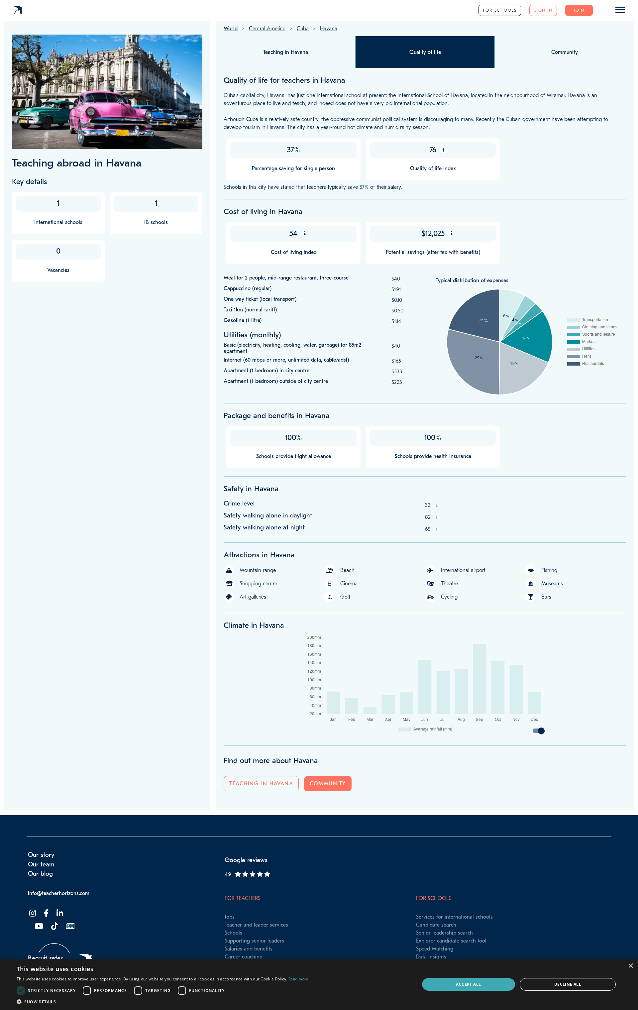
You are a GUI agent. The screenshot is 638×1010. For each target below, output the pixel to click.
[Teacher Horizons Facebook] (46, 913)
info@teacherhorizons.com (58, 893)
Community (328, 784)
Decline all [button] (567, 984)
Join (579, 10)
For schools (500, 10)
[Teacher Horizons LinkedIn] (59, 913)
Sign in (543, 10)
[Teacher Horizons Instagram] (32, 913)
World (231, 29)
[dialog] (319, 984)
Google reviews (246, 860)
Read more (298, 979)
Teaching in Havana (261, 784)
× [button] (630, 965)
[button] (162, 1001)
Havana (328, 29)
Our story (41, 854)
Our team (41, 864)
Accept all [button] (468, 984)
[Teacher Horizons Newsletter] (69, 926)
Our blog (40, 873)
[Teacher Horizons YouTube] (38, 926)
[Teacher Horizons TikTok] (54, 926)
